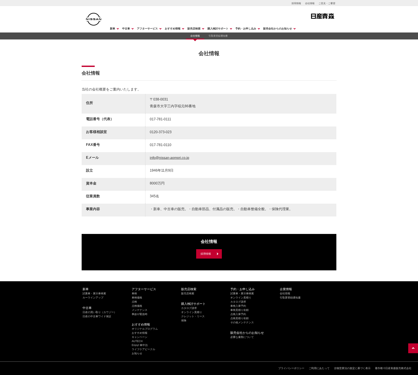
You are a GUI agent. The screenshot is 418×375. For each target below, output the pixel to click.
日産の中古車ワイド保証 (97, 316)
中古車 (126, 28)
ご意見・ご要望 (327, 3)
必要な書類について (242, 337)
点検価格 (137, 305)
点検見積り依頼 (239, 318)
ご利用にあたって (319, 368)
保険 (183, 320)
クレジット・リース (193, 316)
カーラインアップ (93, 297)
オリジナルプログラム (145, 328)
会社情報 (310, 3)
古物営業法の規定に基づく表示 (352, 368)
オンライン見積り (191, 312)
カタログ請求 (189, 308)
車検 (134, 293)
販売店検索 (194, 28)
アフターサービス (147, 28)
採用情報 (296, 3)
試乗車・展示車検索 (94, 293)
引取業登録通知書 (218, 35)
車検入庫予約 (238, 305)
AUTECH (137, 341)
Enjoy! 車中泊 (140, 345)
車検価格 (137, 297)
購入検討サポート (217, 28)
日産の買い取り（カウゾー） (99, 312)
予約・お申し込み (245, 28)
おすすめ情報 (172, 28)
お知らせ (137, 353)
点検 (134, 301)
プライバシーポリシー (291, 368)
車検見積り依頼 (239, 310)
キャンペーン (139, 337)
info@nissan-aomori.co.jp (169, 158)
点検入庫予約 (238, 314)
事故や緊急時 (139, 314)
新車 (112, 28)
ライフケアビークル (143, 349)
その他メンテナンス (242, 322)
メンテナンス (139, 310)
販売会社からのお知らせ (277, 28)
